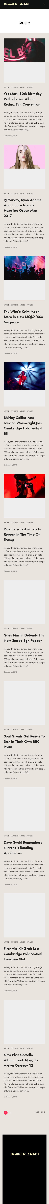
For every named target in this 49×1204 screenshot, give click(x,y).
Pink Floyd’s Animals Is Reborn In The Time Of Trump (22, 535)
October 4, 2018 (10, 136)
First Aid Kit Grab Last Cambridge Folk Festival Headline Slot (23, 954)
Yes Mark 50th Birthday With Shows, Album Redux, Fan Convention (23, 99)
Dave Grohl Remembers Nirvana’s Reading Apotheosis (23, 848)
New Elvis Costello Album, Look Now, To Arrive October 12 (21, 1060)
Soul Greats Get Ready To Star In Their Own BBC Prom (24, 742)
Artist (6, 87)
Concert (14, 87)
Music (22, 87)
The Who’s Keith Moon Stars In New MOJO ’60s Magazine (23, 317)
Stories (30, 87)
